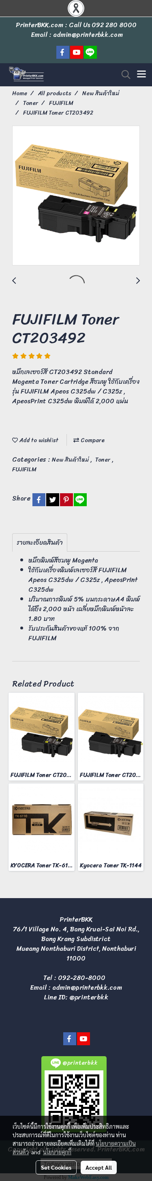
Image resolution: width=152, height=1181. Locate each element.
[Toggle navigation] (141, 74)
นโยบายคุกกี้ (57, 1151)
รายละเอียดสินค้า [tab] (40, 542)
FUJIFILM (24, 469)
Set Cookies (56, 1167)
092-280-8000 (81, 978)
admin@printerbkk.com (87, 987)
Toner (103, 460)
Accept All (99, 1167)
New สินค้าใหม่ (71, 460)
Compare (92, 440)
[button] (123, 74)
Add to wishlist (38, 440)
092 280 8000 (114, 25)
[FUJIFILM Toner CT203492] (76, 196)
